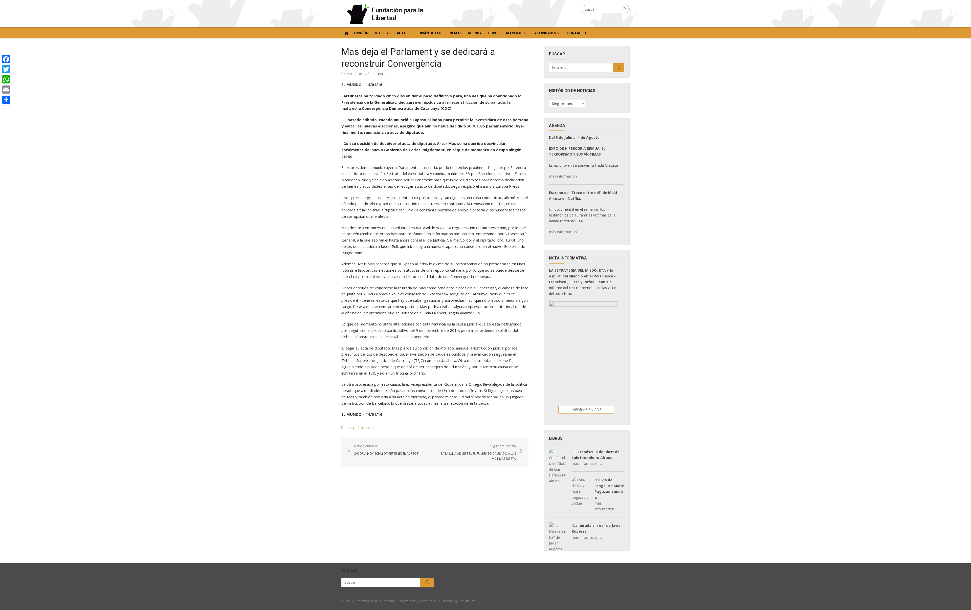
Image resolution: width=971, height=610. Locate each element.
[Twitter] (6, 69)
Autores (404, 33)
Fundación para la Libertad (397, 14)
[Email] (6, 89)
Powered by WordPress (418, 601)
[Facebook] (6, 59)
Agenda (475, 33)
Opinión (361, 33)
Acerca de (514, 33)
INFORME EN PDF (586, 409)
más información (563, 176)
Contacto (576, 33)
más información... (564, 231)
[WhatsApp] (6, 79)
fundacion (375, 73)
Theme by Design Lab (459, 601)
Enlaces (455, 33)
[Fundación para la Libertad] (346, 32)
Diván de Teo (430, 33)
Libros (494, 33)
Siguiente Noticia (478, 452)
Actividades (545, 33)
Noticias (383, 33)
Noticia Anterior (387, 450)
